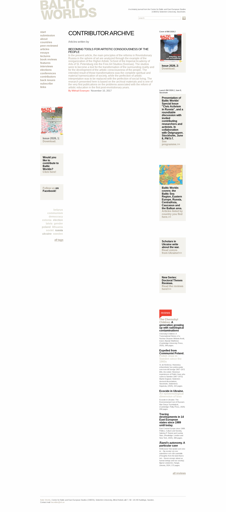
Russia (59, 230)
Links (43, 87)
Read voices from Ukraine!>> (172, 252)
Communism (55, 213)
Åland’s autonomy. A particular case (172, 444)
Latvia (49, 223)
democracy (56, 216)
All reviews (179, 473)
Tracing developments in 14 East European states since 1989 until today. (171, 420)
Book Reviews (48, 59)
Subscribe (46, 83)
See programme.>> (171, 143)
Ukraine (47, 233)
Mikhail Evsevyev (81, 90)
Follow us (49, 188)
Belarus (58, 209)
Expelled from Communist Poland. (171, 356)
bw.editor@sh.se (58, 502)
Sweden (58, 233)
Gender (58, 223)
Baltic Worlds (45, 500)
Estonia (46, 220)
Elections (46, 69)
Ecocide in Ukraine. (171, 394)
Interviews (46, 66)
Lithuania (57, 227)
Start (43, 32)
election (58, 220)
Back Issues (47, 80)
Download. (49, 141)
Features (45, 63)
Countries (46, 42)
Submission (47, 35)
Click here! (49, 172)
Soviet (50, 230)
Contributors (48, 76)
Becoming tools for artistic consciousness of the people (108, 50)
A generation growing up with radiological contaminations (171, 325)
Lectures (45, 56)
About (43, 39)
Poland (46, 227)
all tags (58, 239)
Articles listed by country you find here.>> (172, 214)
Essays (44, 52)
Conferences (48, 73)
